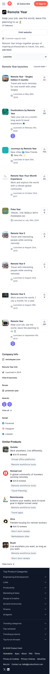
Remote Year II (18, 233)
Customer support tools (15, 38)
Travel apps (17, 512)
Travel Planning (19, 490)
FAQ (30, 653)
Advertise (41, 659)
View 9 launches (9, 378)
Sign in (42, 3)
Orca (12, 519)
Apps (17, 653)
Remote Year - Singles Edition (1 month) (22, 78)
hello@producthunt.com (32, 664)
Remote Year (17, 321)
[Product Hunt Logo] (9, 3)
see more (6, 49)
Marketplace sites (20, 536)
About (24, 653)
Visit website (25, 32)
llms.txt (6, 664)
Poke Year (16, 209)
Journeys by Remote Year (24, 148)
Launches (7, 57)
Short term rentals (20, 531)
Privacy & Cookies (11, 659)
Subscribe (25, 3)
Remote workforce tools (23, 464)
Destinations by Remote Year (23, 112)
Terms (37, 653)
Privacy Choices (28, 659)
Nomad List (16, 471)
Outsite (14, 447)
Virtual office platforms (23, 459)
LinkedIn (9, 434)
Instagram (9, 428)
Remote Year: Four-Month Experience (24, 177)
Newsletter (8, 653)
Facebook (9, 423)
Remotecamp (16, 497)
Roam (13, 542)
